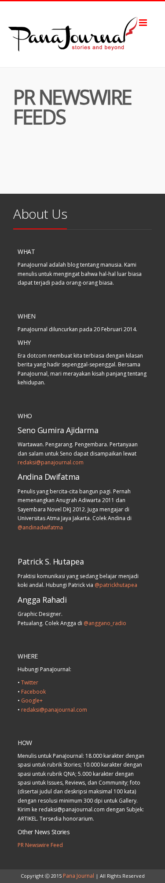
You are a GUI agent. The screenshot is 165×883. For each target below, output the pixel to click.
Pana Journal (78, 875)
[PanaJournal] (82, 34)
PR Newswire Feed (40, 845)
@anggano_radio (105, 623)
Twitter (29, 682)
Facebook (33, 691)
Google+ (32, 700)
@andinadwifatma (40, 527)
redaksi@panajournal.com (51, 462)
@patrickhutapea (116, 585)
